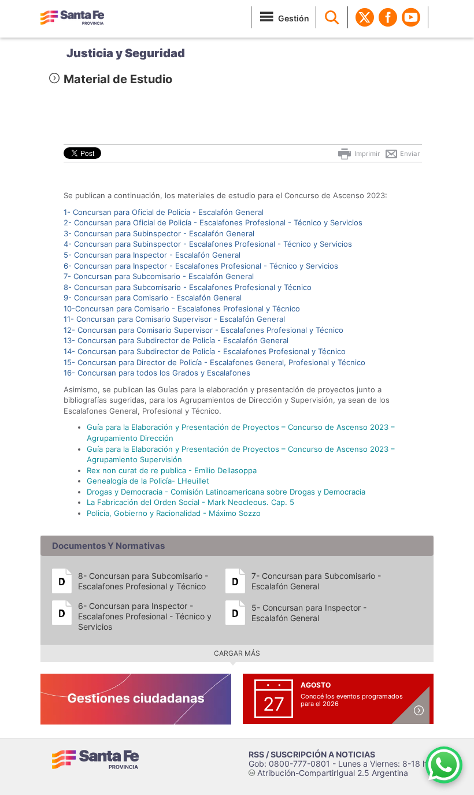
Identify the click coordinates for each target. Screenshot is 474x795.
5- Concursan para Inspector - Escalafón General (152, 254)
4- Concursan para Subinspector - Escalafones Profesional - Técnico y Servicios (208, 243)
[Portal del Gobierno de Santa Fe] (72, 17)
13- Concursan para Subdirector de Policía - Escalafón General (176, 340)
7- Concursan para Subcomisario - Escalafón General (159, 276)
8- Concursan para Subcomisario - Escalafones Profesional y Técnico (188, 287)
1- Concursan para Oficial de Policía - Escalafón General (164, 212)
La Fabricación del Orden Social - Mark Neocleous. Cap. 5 (190, 502)
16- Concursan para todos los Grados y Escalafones (157, 372)
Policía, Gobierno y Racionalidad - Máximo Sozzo (174, 513)
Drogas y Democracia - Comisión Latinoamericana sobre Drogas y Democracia (226, 491)
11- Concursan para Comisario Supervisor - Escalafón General (174, 319)
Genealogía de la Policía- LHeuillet (148, 480)
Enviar (409, 154)
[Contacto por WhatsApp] (443, 764)
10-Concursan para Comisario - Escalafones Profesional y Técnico (182, 308)
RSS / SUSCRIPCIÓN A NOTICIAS (312, 754)
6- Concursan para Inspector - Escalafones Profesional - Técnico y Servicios (201, 265)
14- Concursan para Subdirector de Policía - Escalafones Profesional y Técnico (205, 351)
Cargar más (237, 653)
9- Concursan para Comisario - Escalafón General (153, 297)
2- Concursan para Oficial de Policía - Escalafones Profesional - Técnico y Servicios (213, 222)
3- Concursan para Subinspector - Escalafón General (159, 233)
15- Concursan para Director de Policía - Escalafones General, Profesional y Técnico (214, 362)
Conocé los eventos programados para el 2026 (352, 700)
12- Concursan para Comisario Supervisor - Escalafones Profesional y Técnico (203, 330)
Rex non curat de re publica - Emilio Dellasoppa (172, 470)
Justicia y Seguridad (125, 53)
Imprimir (366, 154)
